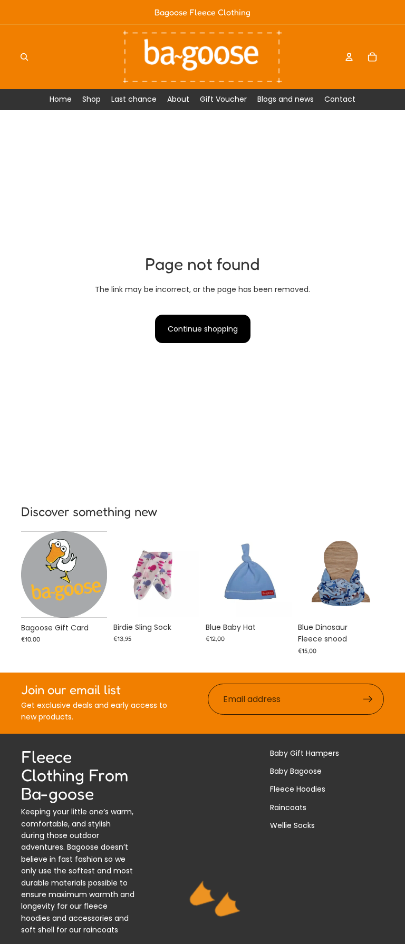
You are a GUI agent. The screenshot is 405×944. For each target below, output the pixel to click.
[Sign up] (368, 699)
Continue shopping (203, 329)
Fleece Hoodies (297, 789)
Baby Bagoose (296, 771)
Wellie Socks (292, 825)
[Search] (24, 57)
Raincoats (288, 807)
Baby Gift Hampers (304, 753)
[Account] (349, 57)
